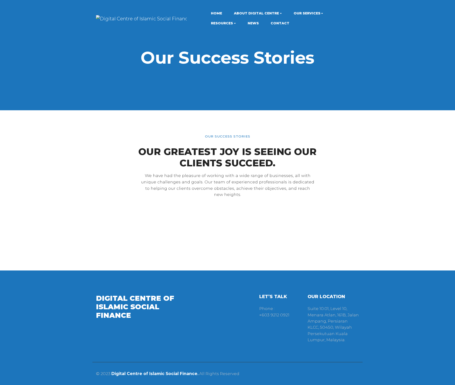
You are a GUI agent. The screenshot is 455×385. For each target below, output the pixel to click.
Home (216, 13)
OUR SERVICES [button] (307, 13)
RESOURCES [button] (222, 23)
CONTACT (280, 23)
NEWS (253, 23)
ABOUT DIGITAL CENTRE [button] (256, 13)
